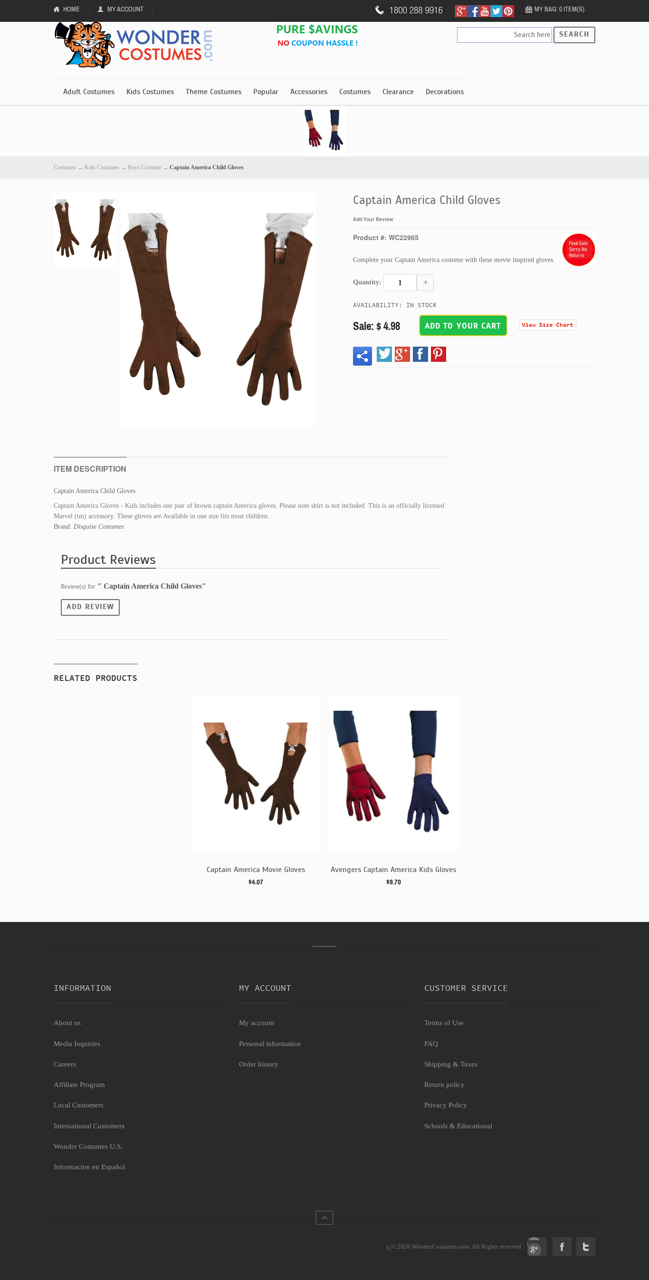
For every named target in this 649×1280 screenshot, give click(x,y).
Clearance (398, 92)
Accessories (308, 92)
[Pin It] (438, 354)
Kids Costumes (150, 92)
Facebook (562, 1246)
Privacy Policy (445, 1105)
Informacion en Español (89, 1167)
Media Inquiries (77, 1043)
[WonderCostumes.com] (137, 45)
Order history (258, 1064)
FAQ (431, 1043)
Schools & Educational (458, 1126)
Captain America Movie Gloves (256, 869)
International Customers (89, 1126)
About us (67, 1023)
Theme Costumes (213, 92)
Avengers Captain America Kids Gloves (393, 869)
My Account (125, 9)
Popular (265, 92)
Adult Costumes (89, 92)
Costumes (355, 92)
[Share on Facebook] (420, 354)
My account (256, 1023)
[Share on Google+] (402, 354)
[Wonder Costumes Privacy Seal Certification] (92, 1241)
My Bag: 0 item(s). (560, 9)
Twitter (585, 1246)
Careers (65, 1064)
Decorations (445, 92)
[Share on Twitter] (384, 354)
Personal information (270, 1043)
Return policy (444, 1084)
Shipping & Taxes (450, 1064)
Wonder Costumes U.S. (88, 1146)
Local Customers (79, 1105)
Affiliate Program (79, 1084)
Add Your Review (373, 219)
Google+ (536, 1246)
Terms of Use (444, 1023)
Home (71, 9)
